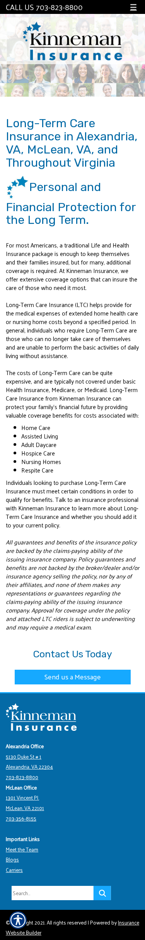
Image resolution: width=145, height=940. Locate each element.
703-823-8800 (22, 777)
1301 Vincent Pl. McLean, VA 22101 (25, 803)
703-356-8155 (21, 818)
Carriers (14, 870)
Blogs (12, 859)
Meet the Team (22, 849)
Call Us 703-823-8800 (44, 6)
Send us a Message (72, 676)
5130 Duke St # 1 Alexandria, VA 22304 (29, 762)
